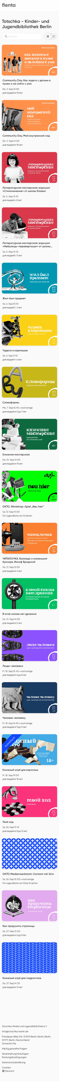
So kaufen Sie (9, 1043)
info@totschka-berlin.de (15, 1031)
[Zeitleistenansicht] (54, 36)
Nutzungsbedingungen (14, 1057)
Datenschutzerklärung (13, 1062)
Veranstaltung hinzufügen (15, 1053)
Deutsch (9, 1070)
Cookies (6, 1067)
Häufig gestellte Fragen (14, 1048)
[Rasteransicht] (48, 36)
